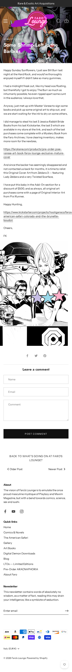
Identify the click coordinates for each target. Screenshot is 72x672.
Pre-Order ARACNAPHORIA (20, 569)
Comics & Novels (13, 532)
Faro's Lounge (19, 658)
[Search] (58, 21)
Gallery (7, 543)
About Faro (10, 574)
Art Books (9, 548)
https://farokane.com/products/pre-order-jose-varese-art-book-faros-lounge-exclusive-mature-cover (33, 153)
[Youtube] (13, 511)
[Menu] (5, 21)
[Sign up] (67, 611)
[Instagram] (21, 511)
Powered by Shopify (37, 658)
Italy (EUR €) (9, 648)
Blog (6, 558)
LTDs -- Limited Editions (18, 564)
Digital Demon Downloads (19, 553)
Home (7, 527)
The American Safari (15, 537)
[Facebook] (5, 511)
